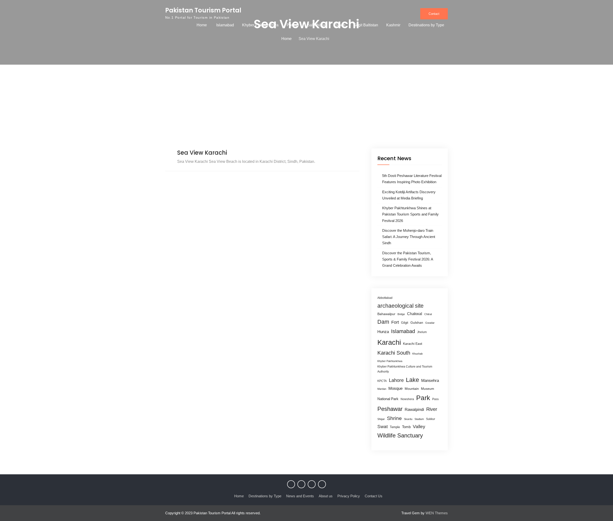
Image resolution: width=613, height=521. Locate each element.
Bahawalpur (386, 314)
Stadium (419, 419)
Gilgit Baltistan (365, 25)
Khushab (417, 353)
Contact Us (373, 496)
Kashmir (393, 25)
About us (326, 496)
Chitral (428, 314)
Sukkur (430, 419)
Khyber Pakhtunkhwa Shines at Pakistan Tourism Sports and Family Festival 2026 (410, 214)
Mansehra (430, 380)
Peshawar (390, 409)
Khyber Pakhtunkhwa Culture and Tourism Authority (404, 369)
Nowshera (407, 399)
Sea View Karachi (202, 153)
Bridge (401, 314)
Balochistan (317, 25)
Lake (412, 379)
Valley (419, 426)
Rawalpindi (414, 409)
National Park (387, 399)
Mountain (412, 389)
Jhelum (422, 332)
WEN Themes (437, 513)
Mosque (395, 388)
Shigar (381, 419)
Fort (395, 322)
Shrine (394, 418)
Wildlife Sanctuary (400, 435)
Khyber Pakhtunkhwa (260, 25)
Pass (435, 399)
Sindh (340, 25)
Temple (395, 427)
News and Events (300, 496)
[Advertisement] (306, 112)
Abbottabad (384, 298)
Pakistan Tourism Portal (203, 10)
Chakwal (414, 314)
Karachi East (412, 343)
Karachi (389, 342)
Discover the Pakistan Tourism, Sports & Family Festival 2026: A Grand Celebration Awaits (407, 259)
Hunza (383, 331)
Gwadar (430, 322)
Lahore (396, 380)
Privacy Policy (348, 496)
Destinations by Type (426, 25)
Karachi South (393, 353)
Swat (382, 426)
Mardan (381, 388)
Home (202, 25)
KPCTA (382, 381)
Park (423, 398)
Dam (383, 322)
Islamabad (225, 25)
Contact (434, 14)
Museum (427, 389)
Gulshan (416, 322)
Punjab (293, 25)
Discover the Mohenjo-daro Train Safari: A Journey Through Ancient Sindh (408, 236)
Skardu (408, 419)
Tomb (406, 427)
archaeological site (400, 306)
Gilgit (404, 322)
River (431, 409)
